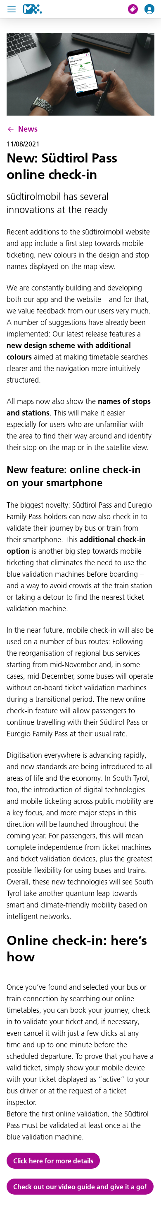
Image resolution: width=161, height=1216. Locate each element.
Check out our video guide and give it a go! (80, 1187)
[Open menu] (11, 9)
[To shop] (136, 9)
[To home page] (32, 9)
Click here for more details (53, 1161)
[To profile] (152, 9)
